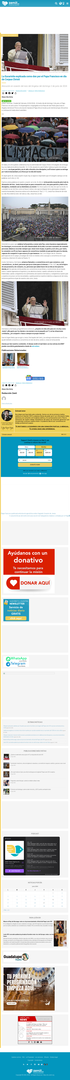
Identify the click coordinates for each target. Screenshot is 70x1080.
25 (17, 906)
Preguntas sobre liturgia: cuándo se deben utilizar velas (25, 780)
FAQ (23, 1057)
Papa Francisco (12, 35)
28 (44, 906)
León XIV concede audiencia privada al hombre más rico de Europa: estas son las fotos (26, 742)
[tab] (26, 1018)
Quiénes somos (16, 1057)
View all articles (7, 403)
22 (53, 903)
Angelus (4, 35)
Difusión (46, 1057)
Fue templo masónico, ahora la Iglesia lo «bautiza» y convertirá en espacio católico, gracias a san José (38, 763)
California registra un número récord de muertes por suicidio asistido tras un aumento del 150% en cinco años (33, 730)
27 (35, 906)
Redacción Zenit (21, 91)
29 (53, 906)
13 (35, 899)
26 (26, 906)
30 (62, 906)
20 (35, 903)
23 (62, 903)
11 (17, 899)
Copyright (30, 1060)
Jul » (8, 910)
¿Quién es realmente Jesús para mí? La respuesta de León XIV (26, 754)
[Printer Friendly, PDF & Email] (6, 101)
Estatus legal (54, 1057)
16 (62, 899)
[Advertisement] (35, 20)
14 (44, 899)
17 (8, 903)
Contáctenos (38, 1060)
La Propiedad (30, 1057)
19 (26, 903)
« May (4, 910)
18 (17, 903)
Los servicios (39, 1057)
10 (8, 899)
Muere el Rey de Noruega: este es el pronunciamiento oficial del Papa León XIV (24, 739)
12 (26, 899)
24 (8, 906)
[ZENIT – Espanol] (19, 3)
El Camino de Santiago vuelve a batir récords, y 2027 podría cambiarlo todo (30, 789)
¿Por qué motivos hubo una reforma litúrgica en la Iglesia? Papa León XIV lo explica (32, 772)
